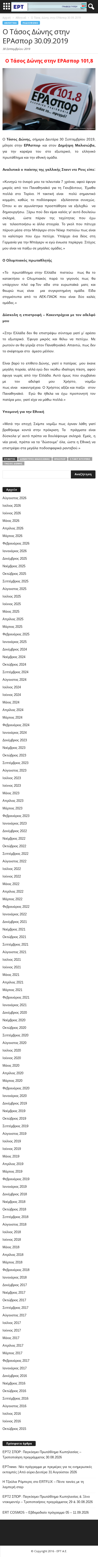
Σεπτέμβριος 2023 (15, 763)
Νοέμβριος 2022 (14, 838)
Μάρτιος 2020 (12, 1081)
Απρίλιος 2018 (13, 1255)
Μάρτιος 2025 (12, 627)
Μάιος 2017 (11, 1338)
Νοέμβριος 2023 (14, 748)
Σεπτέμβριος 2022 (15, 854)
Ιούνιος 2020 (12, 1058)
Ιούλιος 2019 (12, 1141)
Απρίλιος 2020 (13, 1073)
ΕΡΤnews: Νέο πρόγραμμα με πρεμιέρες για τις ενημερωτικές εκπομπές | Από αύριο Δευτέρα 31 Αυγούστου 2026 (47, 1469)
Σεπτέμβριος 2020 (15, 1035)
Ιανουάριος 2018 (15, 1277)
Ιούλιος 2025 (12, 596)
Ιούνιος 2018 (12, 1239)
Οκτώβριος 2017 (14, 1300)
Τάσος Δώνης (13, 463)
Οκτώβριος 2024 (14, 664)
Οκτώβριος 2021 (14, 937)
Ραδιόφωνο (30, 22)
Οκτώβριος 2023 (14, 755)
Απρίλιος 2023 (13, 801)
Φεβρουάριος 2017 (16, 1361)
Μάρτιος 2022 (12, 899)
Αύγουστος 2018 (14, 1224)
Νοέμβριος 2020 (14, 1020)
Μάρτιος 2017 (12, 1353)
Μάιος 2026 (11, 521)
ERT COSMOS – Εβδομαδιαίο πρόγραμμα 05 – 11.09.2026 (46, 1512)
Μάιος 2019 (11, 1156)
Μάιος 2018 (11, 1247)
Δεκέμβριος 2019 (15, 1103)
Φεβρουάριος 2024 (16, 725)
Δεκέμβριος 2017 (15, 1285)
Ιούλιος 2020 (12, 1050)
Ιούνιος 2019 (12, 1149)
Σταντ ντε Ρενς (80, 459)
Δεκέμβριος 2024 (15, 649)
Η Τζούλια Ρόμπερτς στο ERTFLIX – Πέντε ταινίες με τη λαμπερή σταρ (43, 1484)
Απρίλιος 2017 (13, 1345)
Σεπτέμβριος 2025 (15, 581)
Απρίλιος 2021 (13, 982)
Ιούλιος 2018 (12, 1232)
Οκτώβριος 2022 (14, 846)
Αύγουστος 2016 (14, 1406)
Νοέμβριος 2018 (14, 1202)
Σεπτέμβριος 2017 (15, 1308)
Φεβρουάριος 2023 (16, 816)
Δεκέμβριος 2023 (15, 740)
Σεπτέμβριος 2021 (15, 944)
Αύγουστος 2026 (14, 498)
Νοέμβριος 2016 (14, 1383)
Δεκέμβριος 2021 (15, 922)
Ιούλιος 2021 (12, 959)
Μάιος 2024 (11, 702)
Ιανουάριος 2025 (15, 642)
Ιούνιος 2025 (12, 604)
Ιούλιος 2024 (12, 687)
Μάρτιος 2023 (12, 808)
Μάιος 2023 (11, 793)
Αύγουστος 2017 (14, 1315)
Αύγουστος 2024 (14, 680)
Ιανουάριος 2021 (15, 1005)
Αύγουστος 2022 (14, 861)
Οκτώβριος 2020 (14, 1028)
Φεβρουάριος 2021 (16, 997)
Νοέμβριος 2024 (14, 657)
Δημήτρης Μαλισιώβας (35, 459)
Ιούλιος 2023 (12, 778)
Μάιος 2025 (11, 611)
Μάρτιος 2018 (12, 1262)
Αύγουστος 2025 (14, 589)
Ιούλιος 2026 (12, 505)
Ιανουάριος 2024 (15, 732)
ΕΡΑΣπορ (60, 459)
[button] (90, 6)
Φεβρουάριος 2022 (16, 907)
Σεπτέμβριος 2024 (15, 672)
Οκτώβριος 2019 (14, 1118)
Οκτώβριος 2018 (14, 1209)
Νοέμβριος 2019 (14, 1111)
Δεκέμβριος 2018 (15, 1194)
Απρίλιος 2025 (13, 619)
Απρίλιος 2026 (13, 528)
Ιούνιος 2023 (12, 785)
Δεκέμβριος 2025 (15, 558)
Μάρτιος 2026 (12, 536)
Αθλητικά (10, 22)
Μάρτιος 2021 (12, 990)
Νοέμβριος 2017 (14, 1292)
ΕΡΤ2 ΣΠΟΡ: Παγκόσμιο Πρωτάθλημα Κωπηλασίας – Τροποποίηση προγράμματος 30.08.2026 (42, 1454)
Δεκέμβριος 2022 (15, 831)
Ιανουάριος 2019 (15, 1186)
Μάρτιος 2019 (12, 1171)
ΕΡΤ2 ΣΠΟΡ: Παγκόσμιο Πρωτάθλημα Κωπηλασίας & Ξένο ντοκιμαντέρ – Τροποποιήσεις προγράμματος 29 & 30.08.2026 (48, 1499)
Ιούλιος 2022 (12, 869)
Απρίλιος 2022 (13, 891)
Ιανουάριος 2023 (15, 823)
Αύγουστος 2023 (14, 770)
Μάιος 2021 (11, 975)
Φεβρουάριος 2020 (16, 1088)
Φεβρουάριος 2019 (16, 1179)
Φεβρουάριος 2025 (16, 634)
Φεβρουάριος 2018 (16, 1270)
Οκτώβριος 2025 (14, 574)
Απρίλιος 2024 (13, 710)
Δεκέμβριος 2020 (15, 1012)
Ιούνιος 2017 (12, 1330)
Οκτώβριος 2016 (14, 1391)
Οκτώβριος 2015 (14, 1429)
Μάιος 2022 (11, 884)
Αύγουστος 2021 (14, 952)
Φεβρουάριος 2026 (16, 543)
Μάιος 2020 (11, 1065)
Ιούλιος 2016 (12, 1414)
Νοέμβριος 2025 (14, 566)
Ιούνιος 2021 (12, 967)
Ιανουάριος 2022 (15, 914)
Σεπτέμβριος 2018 (15, 1217)
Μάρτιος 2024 (12, 717)
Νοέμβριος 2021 (14, 929)
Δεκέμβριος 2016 (15, 1376)
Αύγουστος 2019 (14, 1134)
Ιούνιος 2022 (12, 876)
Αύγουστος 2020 (14, 1043)
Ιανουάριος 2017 (15, 1368)
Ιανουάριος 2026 (15, 551)
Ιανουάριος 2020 (15, 1096)
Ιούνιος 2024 (12, 695)
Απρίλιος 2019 (13, 1164)
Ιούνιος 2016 (12, 1421)
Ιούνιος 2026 (12, 513)
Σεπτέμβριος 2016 (15, 1398)
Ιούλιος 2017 (12, 1323)
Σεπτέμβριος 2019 (15, 1126)
